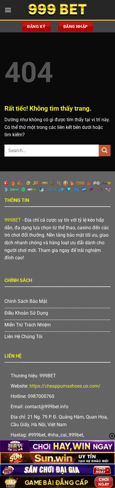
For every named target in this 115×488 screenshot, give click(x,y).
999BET (12, 220)
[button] (8, 10)
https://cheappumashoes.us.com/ (65, 386)
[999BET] (57, 9)
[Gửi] (105, 150)
